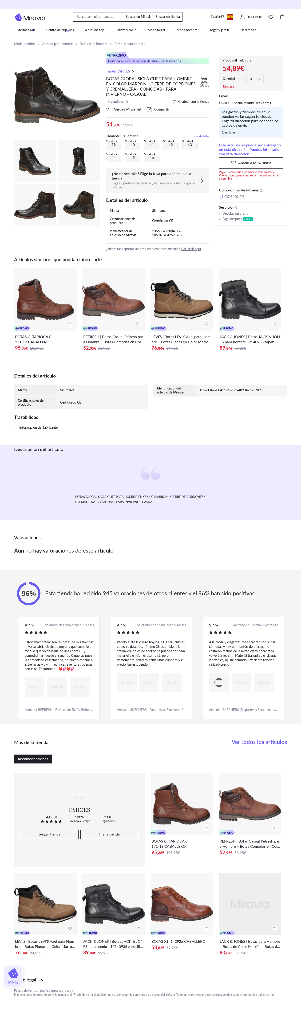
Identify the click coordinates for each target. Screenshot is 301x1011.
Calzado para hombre (57, 44)
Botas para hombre (93, 44)
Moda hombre (24, 44)
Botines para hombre (130, 44)
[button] (150, 980)
